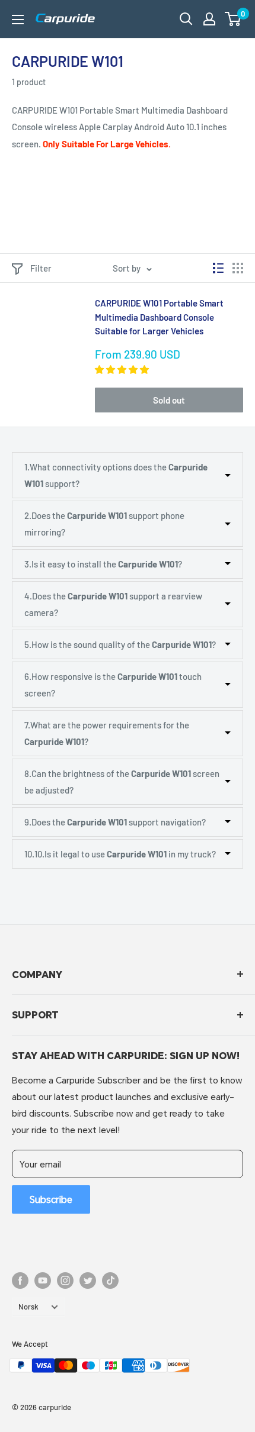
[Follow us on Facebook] (20, 1280)
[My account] (209, 18)
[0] (233, 19)
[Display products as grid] (237, 268)
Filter (41, 268)
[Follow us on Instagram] (65, 1280)
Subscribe (51, 1199)
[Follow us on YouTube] (42, 1280)
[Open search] (186, 18)
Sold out (169, 400)
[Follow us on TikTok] (110, 1280)
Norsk (28, 1306)
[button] (233, 19)
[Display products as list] (218, 268)
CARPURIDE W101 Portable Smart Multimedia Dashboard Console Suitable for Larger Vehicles (159, 317)
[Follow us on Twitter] (87, 1280)
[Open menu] (18, 19)
